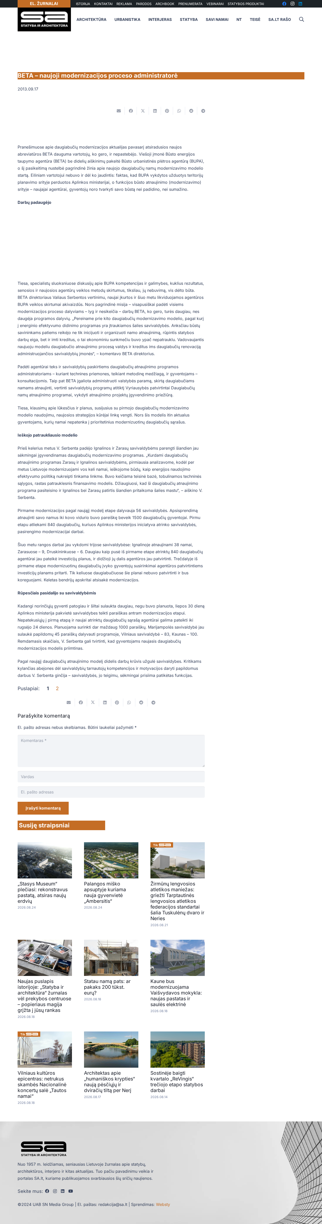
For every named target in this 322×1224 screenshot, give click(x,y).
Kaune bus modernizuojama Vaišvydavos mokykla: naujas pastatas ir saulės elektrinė (176, 992)
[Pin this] (167, 111)
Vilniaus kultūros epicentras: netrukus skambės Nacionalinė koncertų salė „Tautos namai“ (42, 1084)
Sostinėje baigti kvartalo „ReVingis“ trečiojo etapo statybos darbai (176, 1081)
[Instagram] (55, 1191)
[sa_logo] (44, 19)
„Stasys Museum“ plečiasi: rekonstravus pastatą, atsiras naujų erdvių (43, 892)
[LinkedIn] (62, 1191)
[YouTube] (70, 1191)
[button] (301, 19)
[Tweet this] (143, 111)
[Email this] (119, 111)
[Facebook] (47, 1191)
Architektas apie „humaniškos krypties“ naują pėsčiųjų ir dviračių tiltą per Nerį (109, 1081)
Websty (163, 1204)
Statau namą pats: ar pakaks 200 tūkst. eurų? (107, 987)
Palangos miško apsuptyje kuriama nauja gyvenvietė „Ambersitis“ (105, 892)
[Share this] (131, 111)
